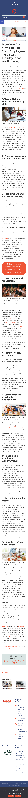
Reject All (18, 795)
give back (21, 88)
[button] (2, 22)
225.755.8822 (9, 2)
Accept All (11, 795)
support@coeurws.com (18, 2)
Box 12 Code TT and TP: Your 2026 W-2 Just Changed (20, 754)
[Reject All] (26, 792)
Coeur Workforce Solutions (10, 646)
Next (23, 21)
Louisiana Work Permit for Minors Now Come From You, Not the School (20, 768)
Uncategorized (9, 648)
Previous (17, 21)
